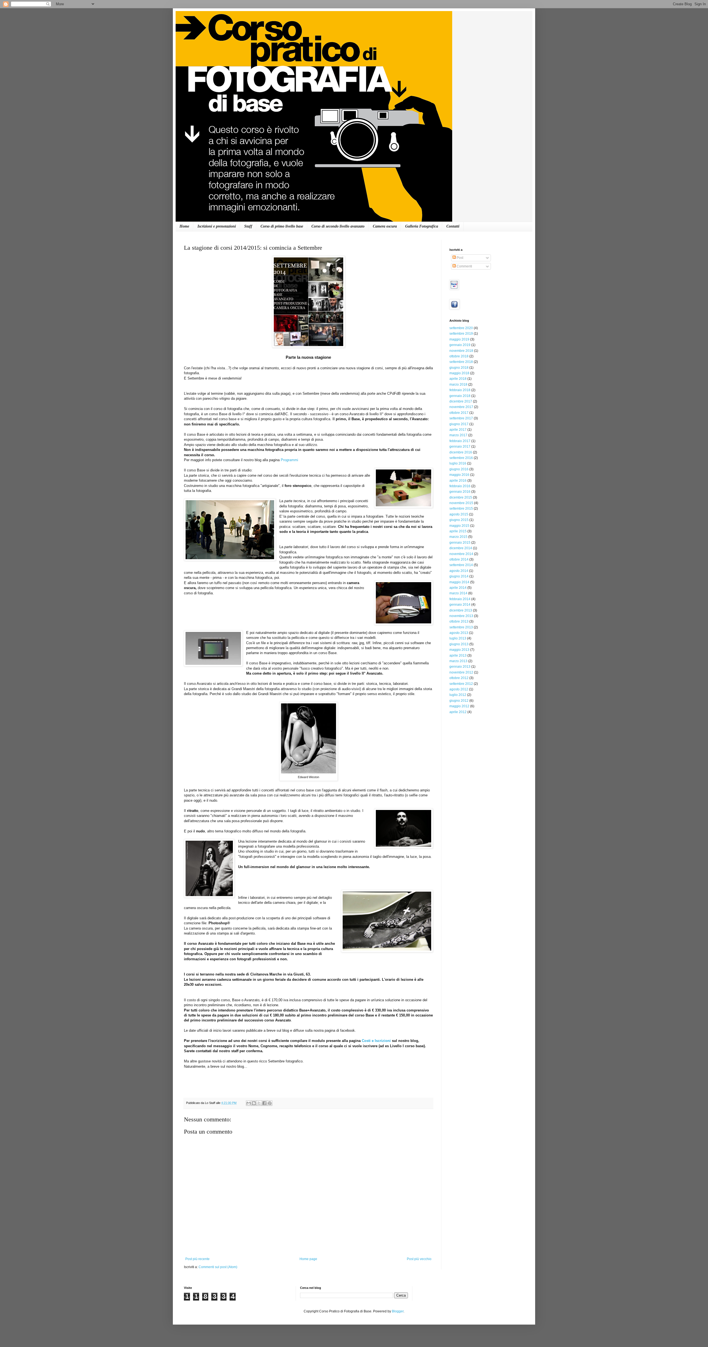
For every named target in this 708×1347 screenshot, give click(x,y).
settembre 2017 (461, 418)
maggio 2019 (459, 339)
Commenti (464, 266)
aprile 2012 (458, 712)
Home (184, 226)
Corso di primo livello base (282, 226)
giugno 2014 (458, 576)
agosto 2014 (458, 571)
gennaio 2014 (459, 605)
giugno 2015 (458, 520)
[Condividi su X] (259, 1103)
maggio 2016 (459, 475)
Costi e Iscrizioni (376, 1041)
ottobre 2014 (458, 559)
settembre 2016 (461, 458)
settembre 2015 (461, 508)
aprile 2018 (458, 379)
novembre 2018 (461, 351)
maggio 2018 (459, 373)
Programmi (289, 460)
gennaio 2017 (459, 446)
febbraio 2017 (459, 441)
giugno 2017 (458, 424)
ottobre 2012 (458, 678)
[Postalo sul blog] (254, 1103)
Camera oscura (385, 226)
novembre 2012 (461, 672)
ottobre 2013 (458, 621)
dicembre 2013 (460, 610)
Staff (248, 226)
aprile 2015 (458, 531)
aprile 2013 (458, 655)
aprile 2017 (458, 430)
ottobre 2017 (458, 413)
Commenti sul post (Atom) (218, 1267)
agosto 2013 (458, 633)
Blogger (398, 1311)
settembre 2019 (461, 334)
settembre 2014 (461, 565)
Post (459, 258)
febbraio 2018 (459, 390)
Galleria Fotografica (421, 226)
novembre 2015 (461, 503)
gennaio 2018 (459, 396)
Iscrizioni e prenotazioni (216, 226)
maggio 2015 (459, 526)
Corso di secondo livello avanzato (338, 226)
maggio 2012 (459, 706)
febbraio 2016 (459, 486)
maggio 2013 (459, 650)
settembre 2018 (461, 362)
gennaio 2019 (459, 345)
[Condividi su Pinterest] (269, 1103)
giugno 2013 (458, 644)
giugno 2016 (458, 469)
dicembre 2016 (460, 452)
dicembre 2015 (460, 497)
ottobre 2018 (458, 356)
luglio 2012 (457, 695)
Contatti (452, 226)
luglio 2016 (457, 463)
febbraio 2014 (459, 599)
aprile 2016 (458, 480)
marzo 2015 (458, 537)
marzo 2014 (458, 593)
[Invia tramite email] (248, 1103)
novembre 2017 (461, 407)
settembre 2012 (461, 684)
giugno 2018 (458, 368)
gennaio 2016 (459, 492)
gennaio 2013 (459, 667)
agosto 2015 (458, 514)
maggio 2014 (459, 582)
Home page (308, 1259)
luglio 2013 (457, 638)
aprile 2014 (458, 588)
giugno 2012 (458, 701)
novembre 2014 (461, 554)
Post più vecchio (419, 1259)
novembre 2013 (461, 616)
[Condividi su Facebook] (264, 1103)
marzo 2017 (458, 435)
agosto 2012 (458, 689)
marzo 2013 (458, 661)
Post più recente (197, 1259)
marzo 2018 (458, 384)
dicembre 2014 (460, 548)
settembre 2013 (461, 627)
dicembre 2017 (460, 401)
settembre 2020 (461, 328)
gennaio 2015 (459, 543)
